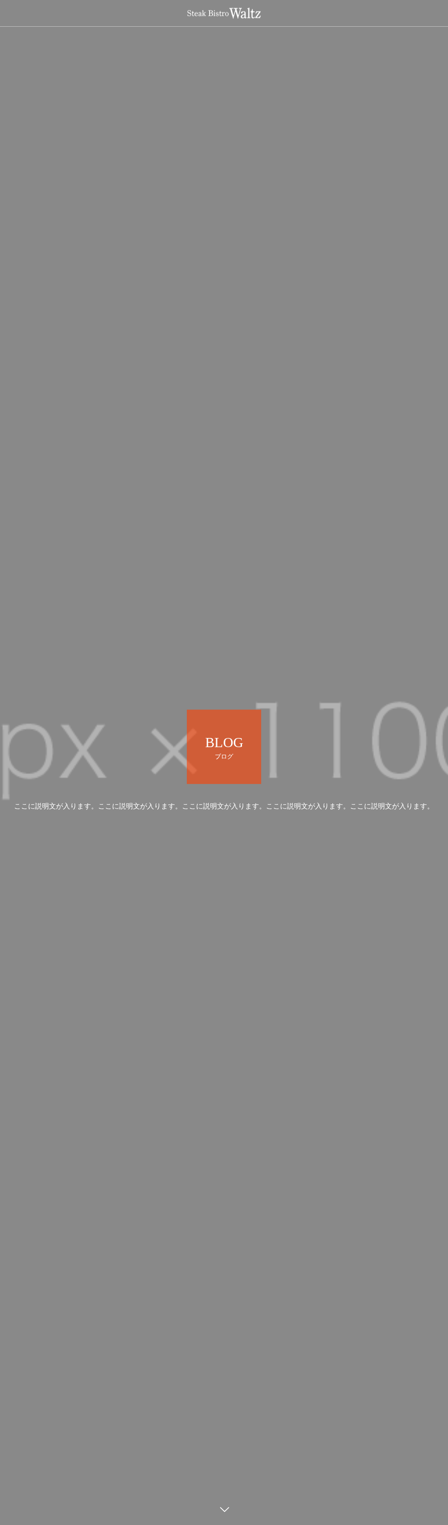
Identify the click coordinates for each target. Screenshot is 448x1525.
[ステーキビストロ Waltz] (224, 13)
